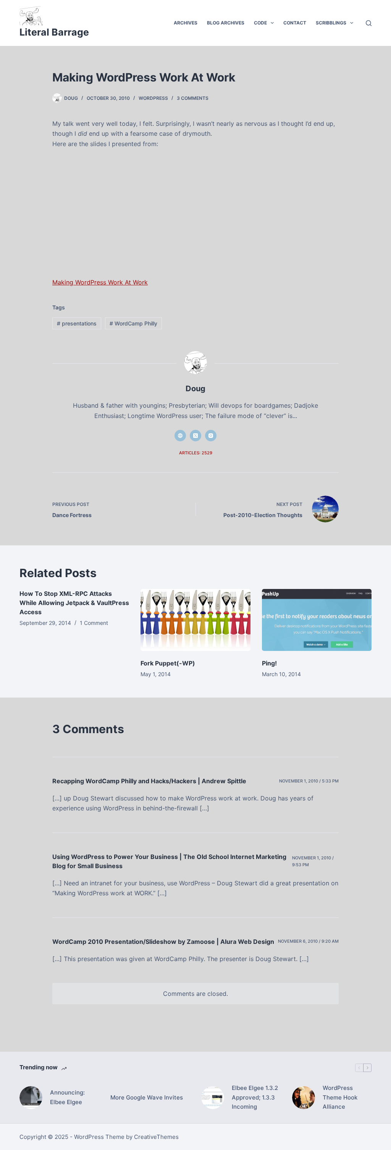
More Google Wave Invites (146, 1097)
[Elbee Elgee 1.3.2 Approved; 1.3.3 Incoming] (212, 1097)
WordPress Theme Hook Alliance (340, 1097)
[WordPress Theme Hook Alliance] (303, 1097)
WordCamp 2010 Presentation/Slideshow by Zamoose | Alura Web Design (163, 941)
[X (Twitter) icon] (195, 435)
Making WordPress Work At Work (100, 282)
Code (260, 23)
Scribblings (331, 23)
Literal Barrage (54, 32)
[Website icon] (180, 435)
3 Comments (192, 98)
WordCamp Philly (133, 323)
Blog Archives (225, 23)
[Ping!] (317, 620)
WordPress (153, 98)
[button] (272, 23)
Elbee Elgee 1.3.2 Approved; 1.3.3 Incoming (255, 1097)
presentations (77, 323)
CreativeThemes (156, 1136)
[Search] (369, 23)
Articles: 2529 (195, 452)
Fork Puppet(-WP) (168, 663)
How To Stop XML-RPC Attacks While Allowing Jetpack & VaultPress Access (74, 603)
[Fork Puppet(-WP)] (195, 620)
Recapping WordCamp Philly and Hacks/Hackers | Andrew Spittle (149, 781)
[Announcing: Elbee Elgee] (30, 1097)
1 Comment (94, 623)
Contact (294, 23)
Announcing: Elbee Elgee (67, 1097)
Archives (185, 23)
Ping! (269, 663)
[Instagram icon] (211, 435)
